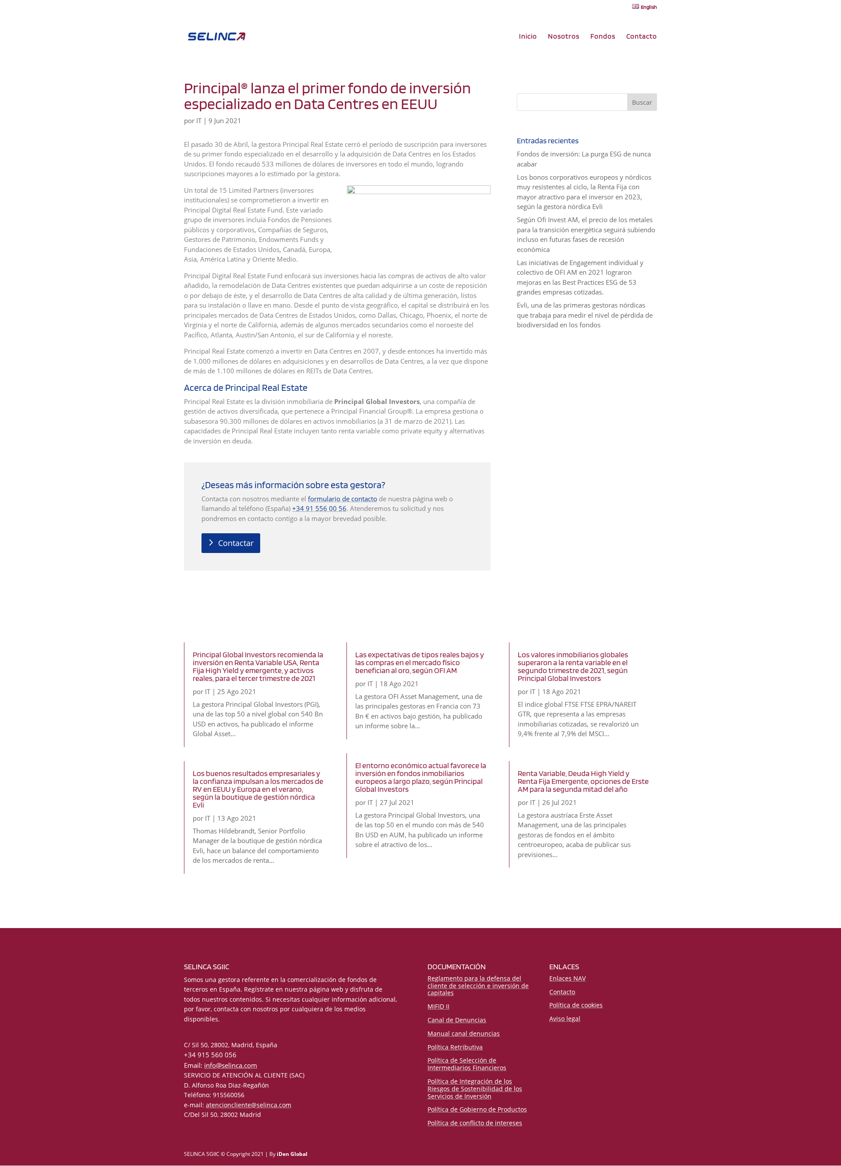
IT (198, 120)
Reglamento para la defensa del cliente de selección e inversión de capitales (478, 985)
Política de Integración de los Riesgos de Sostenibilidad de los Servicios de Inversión (475, 1088)
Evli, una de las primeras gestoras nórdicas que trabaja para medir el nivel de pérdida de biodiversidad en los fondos (585, 315)
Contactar (236, 543)
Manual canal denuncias (464, 1033)
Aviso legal (564, 1018)
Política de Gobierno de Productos (477, 1109)
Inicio (528, 36)
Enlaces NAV (567, 978)
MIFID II (438, 1006)
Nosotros (564, 36)
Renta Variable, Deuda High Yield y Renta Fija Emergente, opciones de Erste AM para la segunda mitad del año (583, 781)
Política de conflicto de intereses (475, 1123)
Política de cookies (576, 1005)
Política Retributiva (455, 1047)
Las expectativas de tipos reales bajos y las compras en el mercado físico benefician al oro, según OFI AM (419, 662)
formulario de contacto (342, 498)
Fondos (602, 36)
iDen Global (292, 1154)
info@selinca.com (230, 1065)
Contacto (641, 36)
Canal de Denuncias (457, 1020)
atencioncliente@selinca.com (248, 1105)
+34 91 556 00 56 (319, 508)
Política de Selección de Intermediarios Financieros (467, 1064)
